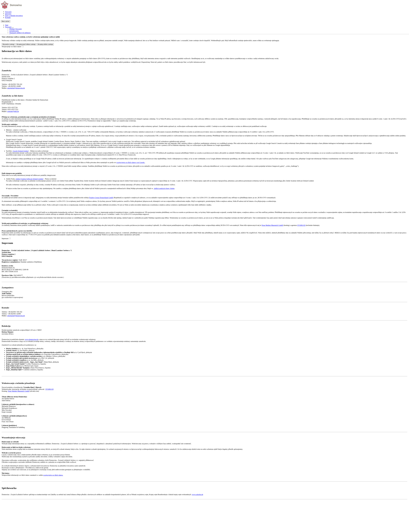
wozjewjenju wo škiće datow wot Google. (130, 162)
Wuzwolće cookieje (8, 44)
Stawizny (8, 14)
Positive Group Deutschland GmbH (101, 198)
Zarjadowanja (14, 31)
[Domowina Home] (11, 8)
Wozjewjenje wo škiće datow (11, 46)
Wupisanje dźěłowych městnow (20, 33)
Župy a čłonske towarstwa (14, 15)
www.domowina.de (31, 339)
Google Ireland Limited (20, 151)
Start (6, 25)
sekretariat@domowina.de (16, 88)
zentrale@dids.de (13, 111)
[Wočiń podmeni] (13, 27)
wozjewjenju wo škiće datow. (53, 475)
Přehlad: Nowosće (15, 29)
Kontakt (8, 17)
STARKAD (301, 225)
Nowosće (8, 12)
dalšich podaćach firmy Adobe (164, 188)
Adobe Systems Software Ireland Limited (29, 179)
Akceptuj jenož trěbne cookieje (26, 44)
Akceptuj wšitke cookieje (45, 44)
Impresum (5, 238)
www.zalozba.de (197, 494)
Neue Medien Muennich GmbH (272, 225)
